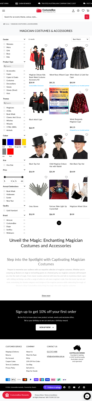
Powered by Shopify (30, 387)
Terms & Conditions (12, 365)
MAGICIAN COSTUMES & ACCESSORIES (24, 24)
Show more (46, 296)
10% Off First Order (33, 361)
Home (7, 24)
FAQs (28, 358)
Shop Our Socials (31, 371)
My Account (10, 358)
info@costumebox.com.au (55, 356)
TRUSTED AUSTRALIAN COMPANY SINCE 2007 (53, 3)
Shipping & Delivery (12, 352)
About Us (29, 352)
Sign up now (45, 327)
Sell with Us (30, 368)
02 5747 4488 (52, 352)
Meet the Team (31, 355)
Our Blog (29, 365)
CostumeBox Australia (17, 387)
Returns (8, 355)
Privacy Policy (10, 368)
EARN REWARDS (20, 3)
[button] (3, 10)
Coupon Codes (11, 361)
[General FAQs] (78, 10)
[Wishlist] (83, 10)
